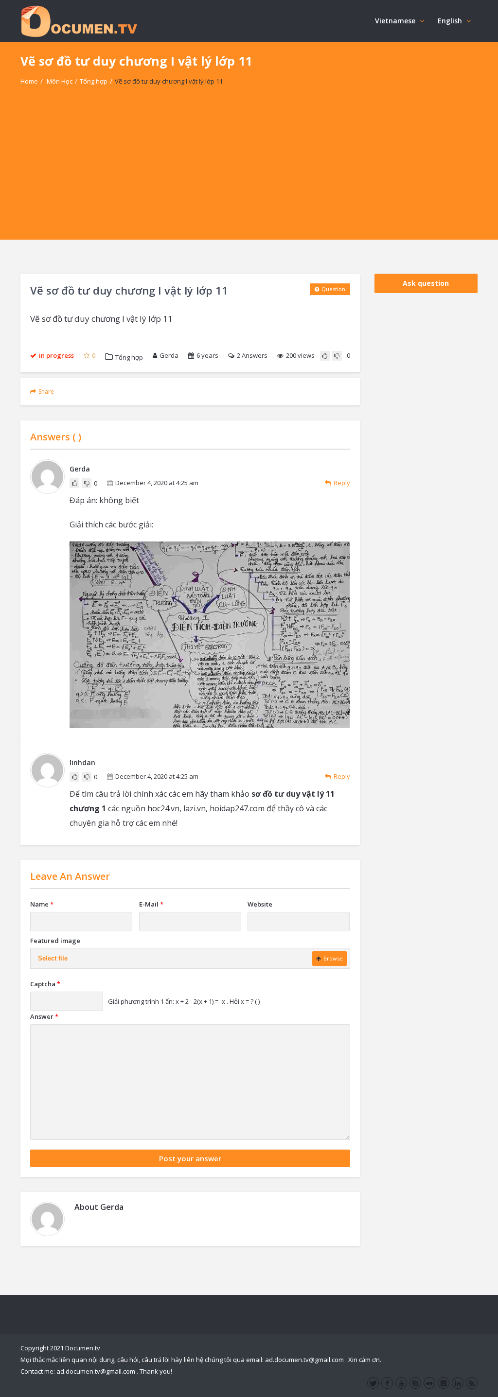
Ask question (426, 283)
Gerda (169, 355)
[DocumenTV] (78, 20)
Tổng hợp (93, 81)
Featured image (55, 940)
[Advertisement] (249, 172)
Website (260, 904)
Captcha (45, 983)
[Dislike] (337, 356)
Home (29, 81)
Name (41, 904)
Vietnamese (395, 20)
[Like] (325, 356)
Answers (252, 355)
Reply (342, 482)
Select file (53, 958)
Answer (44, 1016)
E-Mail (151, 904)
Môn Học (59, 81)
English (450, 20)
